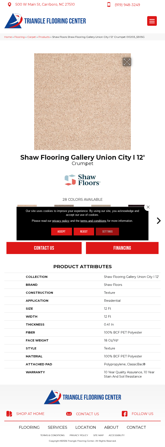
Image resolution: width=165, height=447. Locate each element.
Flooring (19, 36)
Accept (62, 231)
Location (85, 427)
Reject (84, 231)
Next (158, 214)
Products (44, 36)
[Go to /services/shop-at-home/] (25, 413)
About (111, 427)
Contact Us (44, 248)
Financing (122, 248)
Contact (136, 427)
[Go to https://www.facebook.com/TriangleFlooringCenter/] (137, 413)
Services (57, 427)
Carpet (31, 36)
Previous (6, 214)
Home (8, 36)
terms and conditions (93, 220)
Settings (107, 231)
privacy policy (60, 220)
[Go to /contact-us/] (82, 413)
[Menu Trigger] (152, 21)
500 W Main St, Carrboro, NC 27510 (45, 4)
